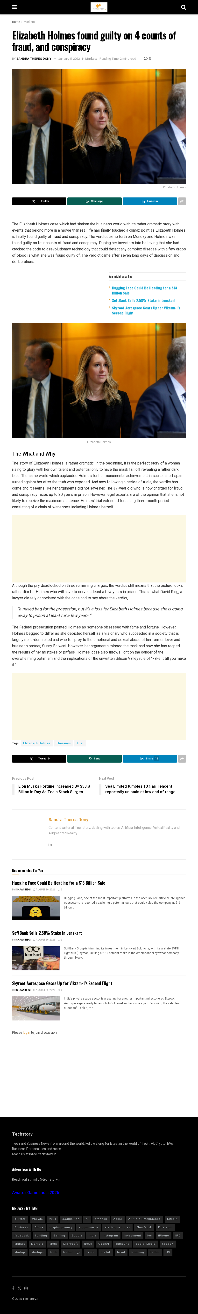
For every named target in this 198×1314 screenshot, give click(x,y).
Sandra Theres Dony (33, 58)
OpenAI (103, 1244)
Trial (80, 743)
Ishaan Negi (23, 889)
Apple (117, 1219)
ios (149, 1236)
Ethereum (165, 1227)
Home (16, 22)
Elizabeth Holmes (37, 743)
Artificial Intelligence (144, 1219)
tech (53, 1252)
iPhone (163, 1236)
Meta (53, 1244)
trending (137, 1252)
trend (121, 1252)
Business (21, 1227)
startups (37, 1252)
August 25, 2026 (45, 990)
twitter (155, 1252)
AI (87, 1219)
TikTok (106, 1252)
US (168, 1252)
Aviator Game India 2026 (35, 1193)
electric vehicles (117, 1227)
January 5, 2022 (69, 58)
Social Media (146, 1244)
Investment (132, 1236)
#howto (37, 1219)
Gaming (59, 1236)
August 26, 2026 (45, 889)
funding (41, 1236)
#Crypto (20, 1219)
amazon (101, 1219)
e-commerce (88, 1227)
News (88, 1244)
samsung (122, 1244)
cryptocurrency (61, 1227)
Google (76, 1236)
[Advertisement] (99, 548)
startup (19, 1252)
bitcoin (172, 1219)
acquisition (70, 1219)
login (26, 1032)
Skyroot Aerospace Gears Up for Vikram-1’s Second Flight (146, 310)
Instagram (110, 1236)
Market (19, 1244)
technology (71, 1252)
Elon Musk (144, 1227)
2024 (52, 1219)
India (92, 1236)
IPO (178, 1236)
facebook (21, 1236)
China (39, 1227)
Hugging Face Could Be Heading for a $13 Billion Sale (144, 290)
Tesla (90, 1252)
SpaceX (168, 1244)
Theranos (63, 743)
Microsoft (70, 1244)
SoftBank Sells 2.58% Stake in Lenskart (144, 300)
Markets (29, 22)
